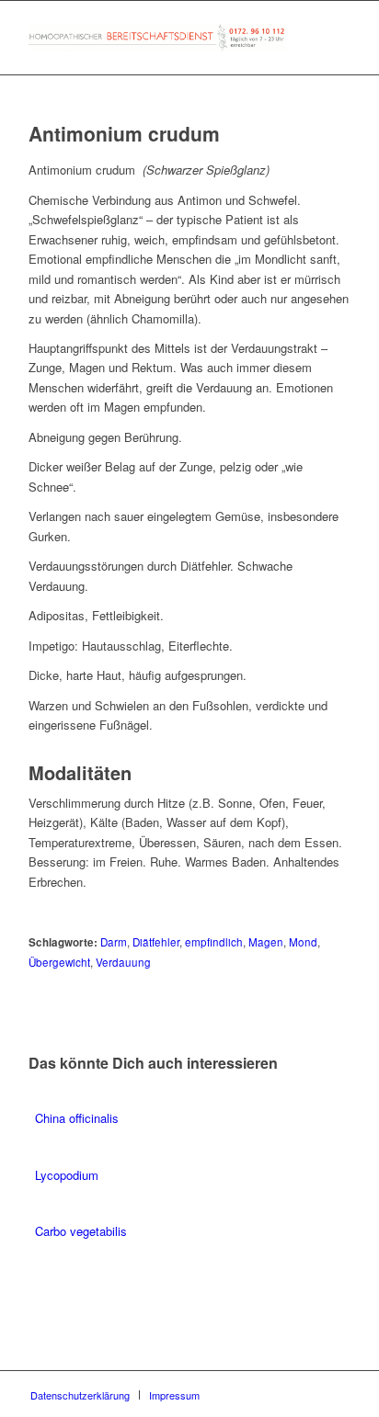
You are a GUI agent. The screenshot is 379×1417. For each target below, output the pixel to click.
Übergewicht (59, 962)
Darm (113, 942)
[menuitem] (80, 1395)
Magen (265, 942)
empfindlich (214, 942)
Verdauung (123, 962)
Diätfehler (155, 942)
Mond (303, 942)
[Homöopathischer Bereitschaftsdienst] (157, 37)
